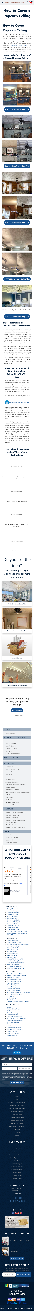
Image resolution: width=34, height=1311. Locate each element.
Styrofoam (8, 774)
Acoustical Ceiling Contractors (17, 1149)
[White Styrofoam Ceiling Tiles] (17, 591)
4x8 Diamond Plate (13, 946)
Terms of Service (17, 1179)
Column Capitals (12, 1031)
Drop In (7, 741)
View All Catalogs (17, 1258)
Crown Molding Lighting (14, 981)
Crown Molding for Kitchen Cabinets (18, 1002)
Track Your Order (17, 1114)
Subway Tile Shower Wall (15, 959)
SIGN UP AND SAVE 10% (23, 1274)
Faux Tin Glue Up (10, 743)
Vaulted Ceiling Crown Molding (16, 975)
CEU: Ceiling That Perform (17, 1126)
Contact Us (17, 1132)
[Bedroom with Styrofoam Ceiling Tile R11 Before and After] (17, 207)
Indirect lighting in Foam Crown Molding (17, 792)
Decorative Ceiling (12, 1013)
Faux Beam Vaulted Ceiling (15, 1020)
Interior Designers (17, 1164)
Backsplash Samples (13, 1022)
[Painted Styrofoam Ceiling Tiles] (17, 618)
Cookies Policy (17, 1176)
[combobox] (19, 1068)
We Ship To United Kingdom (17, 1102)
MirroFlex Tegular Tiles (12, 815)
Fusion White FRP (11, 842)
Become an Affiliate (17, 1111)
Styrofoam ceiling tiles (19, 45)
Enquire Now (17, 710)
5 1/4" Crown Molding (13, 990)
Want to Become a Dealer (17, 1108)
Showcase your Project (17, 1105)
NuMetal (8, 795)
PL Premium (10, 1011)
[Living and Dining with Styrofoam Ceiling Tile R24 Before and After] (17, 151)
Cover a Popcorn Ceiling (12, 753)
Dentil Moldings (11, 998)
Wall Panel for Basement (14, 966)
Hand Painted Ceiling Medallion (15, 784)
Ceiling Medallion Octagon (15, 1016)
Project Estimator (11, 758)
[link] (11, 889)
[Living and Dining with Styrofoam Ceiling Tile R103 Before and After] (17, 263)
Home (17, 1096)
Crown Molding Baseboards (15, 987)
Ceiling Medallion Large (14, 1027)
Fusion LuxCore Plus (11, 837)
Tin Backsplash (10, 779)
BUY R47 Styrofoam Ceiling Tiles (17, 317)
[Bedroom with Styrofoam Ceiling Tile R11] (17, 183)
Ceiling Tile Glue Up (13, 925)
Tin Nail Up (8, 751)
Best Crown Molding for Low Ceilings (18, 992)
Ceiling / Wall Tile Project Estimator (19, 402)
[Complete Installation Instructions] (17, 672)
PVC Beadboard (12, 951)
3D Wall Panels (10, 800)
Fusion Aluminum (10, 835)
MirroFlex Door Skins (11, 825)
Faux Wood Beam (11, 805)
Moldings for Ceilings (13, 977)
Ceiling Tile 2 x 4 (12, 935)
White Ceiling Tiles (12, 927)
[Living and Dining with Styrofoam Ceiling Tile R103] (17, 239)
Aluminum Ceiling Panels (14, 911)
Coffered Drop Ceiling (13, 920)
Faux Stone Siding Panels (15, 961)
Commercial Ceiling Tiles (14, 924)
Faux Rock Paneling (13, 1033)
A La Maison (9, 777)
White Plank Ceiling (13, 914)
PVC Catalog (14, 1251)
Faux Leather (9, 772)
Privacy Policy (23, 1077)
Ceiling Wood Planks (13, 912)
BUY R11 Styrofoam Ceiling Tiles (17, 223)
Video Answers (10, 733)
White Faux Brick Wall (14, 942)
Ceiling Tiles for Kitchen (14, 909)
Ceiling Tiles (9, 767)
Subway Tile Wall (12, 948)
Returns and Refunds (17, 1117)
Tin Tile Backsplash (13, 940)
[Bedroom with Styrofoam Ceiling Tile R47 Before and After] (17, 310)
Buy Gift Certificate (17, 1123)
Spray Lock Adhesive (13, 955)
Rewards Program (17, 1120)
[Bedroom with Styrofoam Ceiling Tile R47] (17, 296)
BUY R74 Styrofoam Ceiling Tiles (17, 109)
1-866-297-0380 (18, 1201)
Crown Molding (10, 787)
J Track (9, 1026)
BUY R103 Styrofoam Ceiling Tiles (17, 279)
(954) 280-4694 (18, 1207)
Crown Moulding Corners (14, 994)
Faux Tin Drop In (10, 746)
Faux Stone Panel (12, 953)
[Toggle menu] (2, 2)
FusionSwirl (9, 840)
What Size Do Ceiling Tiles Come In (18, 931)
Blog (17, 1099)
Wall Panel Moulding (13, 983)
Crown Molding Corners (14, 985)
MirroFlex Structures (11, 817)
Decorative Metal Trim (14, 979)
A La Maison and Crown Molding (20, 1241)
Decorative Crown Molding (15, 974)
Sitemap (17, 1135)
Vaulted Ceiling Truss (13, 1009)
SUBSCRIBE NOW (17, 1082)
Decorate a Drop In (11, 748)
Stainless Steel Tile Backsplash (16, 1018)
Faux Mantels (11, 1024)
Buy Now (17, 1052)
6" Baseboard (11, 996)
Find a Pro (17, 1146)
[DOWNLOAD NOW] (14, 1286)
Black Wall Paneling (13, 964)
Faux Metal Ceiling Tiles (14, 922)
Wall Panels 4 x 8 (12, 950)
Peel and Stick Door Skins (15, 1029)
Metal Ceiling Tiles (12, 916)
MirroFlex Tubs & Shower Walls (15, 827)
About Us (17, 1129)
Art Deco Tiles (11, 957)
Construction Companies (17, 1155)
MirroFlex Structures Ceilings (14, 812)
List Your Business (17, 1167)
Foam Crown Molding (12, 789)
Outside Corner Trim (13, 1000)
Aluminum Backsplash (12, 782)
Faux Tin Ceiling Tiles (12, 769)
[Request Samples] (17, 645)
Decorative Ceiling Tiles (13, 1308)
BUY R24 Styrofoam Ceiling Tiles (17, 166)
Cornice (9, 1007)
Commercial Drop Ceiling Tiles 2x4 (17, 933)
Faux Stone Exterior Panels (15, 968)
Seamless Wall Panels (12, 802)
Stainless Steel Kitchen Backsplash (18, 944)
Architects (17, 1152)
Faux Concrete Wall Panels (15, 963)
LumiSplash (9, 797)
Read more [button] (16, 881)
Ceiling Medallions (12, 1014)
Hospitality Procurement (17, 1158)
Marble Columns (12, 1035)
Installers (17, 1161)
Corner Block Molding (13, 989)
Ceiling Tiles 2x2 (12, 918)
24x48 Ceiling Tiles (13, 929)
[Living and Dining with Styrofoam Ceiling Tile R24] (17, 126)
